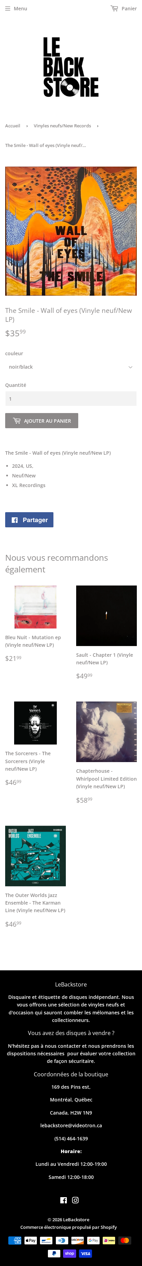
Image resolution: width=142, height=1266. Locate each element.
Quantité (15, 385)
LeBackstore (76, 1219)
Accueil (12, 126)
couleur (14, 353)
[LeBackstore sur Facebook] (63, 1201)
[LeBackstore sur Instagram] (75, 1201)
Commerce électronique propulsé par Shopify (68, 1227)
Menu (20, 8)
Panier (128, 8)
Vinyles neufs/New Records (62, 126)
